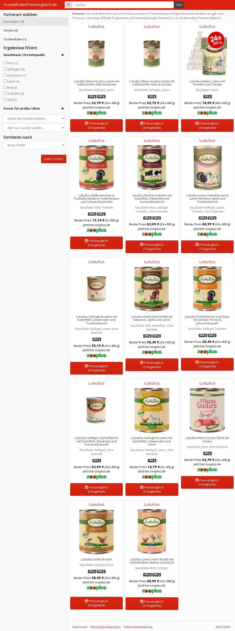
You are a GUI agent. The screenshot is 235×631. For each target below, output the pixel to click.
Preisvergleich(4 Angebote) (209, 125)
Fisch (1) (12, 63)
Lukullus (96, 26)
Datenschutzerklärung (138, 627)
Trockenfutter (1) (14, 39)
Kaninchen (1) (16, 75)
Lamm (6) (13, 81)
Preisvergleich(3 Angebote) (153, 489)
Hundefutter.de (30, 4)
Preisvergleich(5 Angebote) (98, 243)
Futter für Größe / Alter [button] (21, 108)
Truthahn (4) (15, 93)
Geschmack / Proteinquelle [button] (24, 55)
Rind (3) (12, 87)
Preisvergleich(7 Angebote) (153, 246)
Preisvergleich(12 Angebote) (153, 603)
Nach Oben (223, 627)
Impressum (79, 627)
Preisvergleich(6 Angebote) (153, 125)
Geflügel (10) (16, 69)
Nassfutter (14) (13, 21)
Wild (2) (12, 100)
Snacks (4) (10, 30)
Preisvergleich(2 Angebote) (98, 489)
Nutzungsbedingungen (105, 627)
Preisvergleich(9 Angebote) (98, 125)
